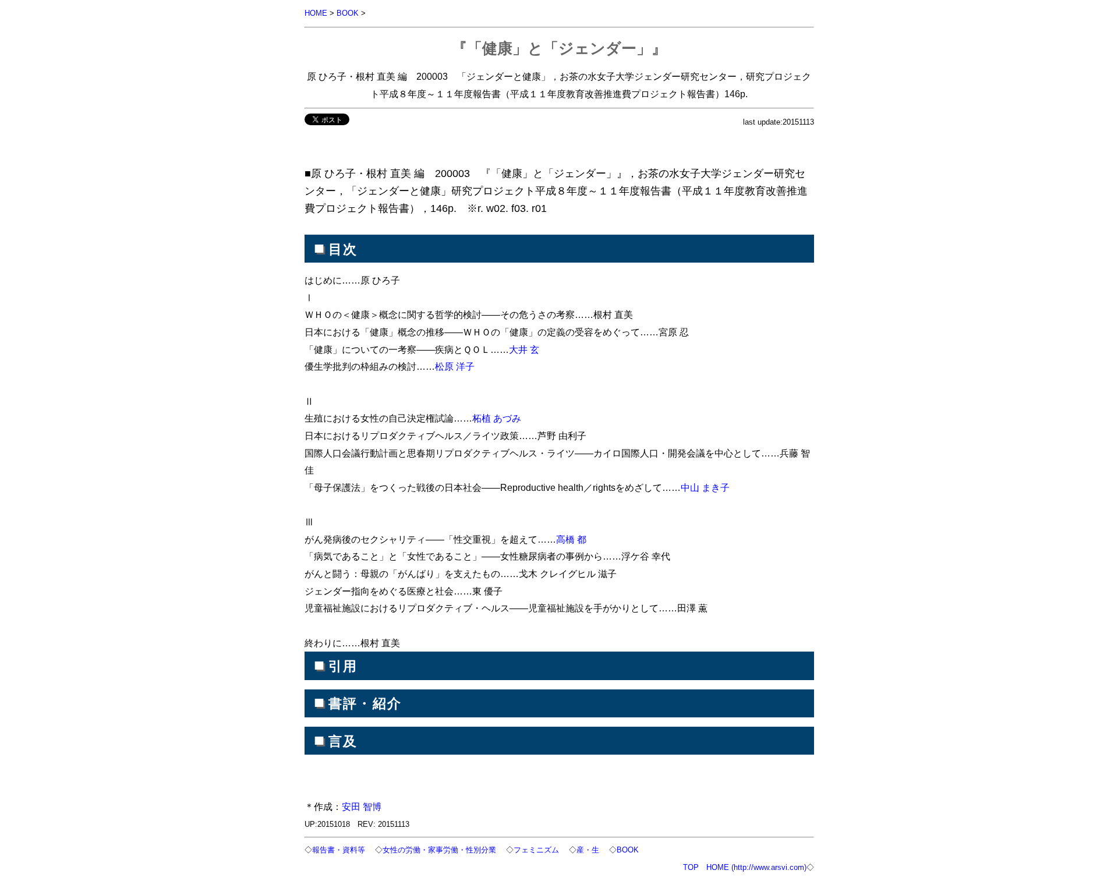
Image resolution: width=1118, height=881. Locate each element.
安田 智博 (361, 806)
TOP (691, 867)
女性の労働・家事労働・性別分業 (439, 849)
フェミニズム (536, 849)
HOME (316, 13)
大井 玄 (524, 349)
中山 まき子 (705, 487)
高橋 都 (571, 539)
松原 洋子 (455, 366)
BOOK (348, 13)
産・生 (587, 849)
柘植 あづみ (496, 418)
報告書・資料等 (338, 849)
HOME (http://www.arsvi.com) (756, 867)
